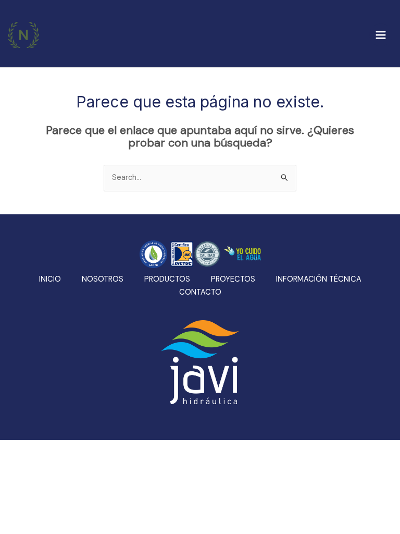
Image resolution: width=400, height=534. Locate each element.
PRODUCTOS (167, 279)
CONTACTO (200, 292)
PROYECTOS (233, 279)
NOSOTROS (102, 279)
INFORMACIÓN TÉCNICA (318, 279)
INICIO (50, 279)
